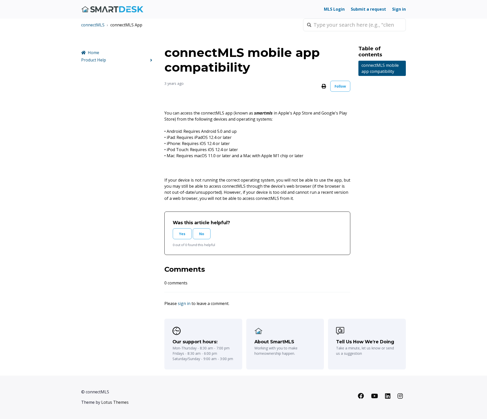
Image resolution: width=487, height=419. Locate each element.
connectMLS (93, 25)
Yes (182, 233)
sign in (184, 303)
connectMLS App (126, 25)
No (201, 233)
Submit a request (368, 9)
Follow (340, 86)
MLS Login (334, 9)
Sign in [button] (399, 9)
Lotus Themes (115, 402)
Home (93, 52)
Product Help (93, 60)
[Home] (112, 9)
